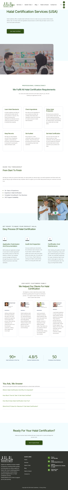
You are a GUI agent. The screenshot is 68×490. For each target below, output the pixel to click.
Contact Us (54, 4)
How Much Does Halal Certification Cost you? (16, 401)
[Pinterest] (64, 7)
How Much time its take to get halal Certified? (17, 395)
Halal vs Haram (44, 4)
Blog (36, 4)
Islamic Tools (28, 4)
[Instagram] (64, 5)
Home (13, 4)
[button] (34, 390)
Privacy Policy (43, 487)
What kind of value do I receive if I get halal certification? (20, 406)
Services (19, 4)
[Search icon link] (61, 5)
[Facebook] (64, 2)
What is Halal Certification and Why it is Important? (18, 390)
